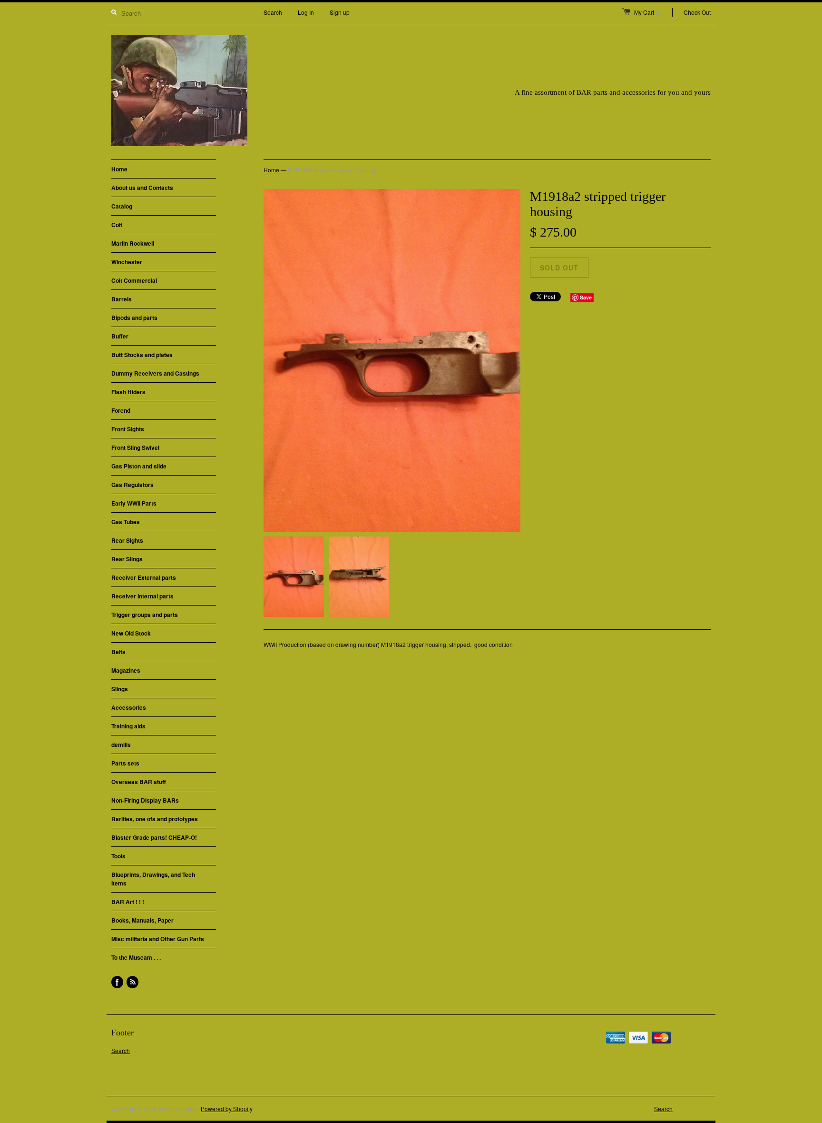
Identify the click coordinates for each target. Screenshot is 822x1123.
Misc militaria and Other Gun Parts (157, 938)
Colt (116, 224)
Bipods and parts (134, 317)
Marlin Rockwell (132, 243)
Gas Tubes (125, 521)
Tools (118, 856)
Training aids (128, 726)
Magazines (125, 670)
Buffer (119, 336)
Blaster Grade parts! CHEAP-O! (154, 837)
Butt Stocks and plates (142, 354)
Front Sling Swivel (135, 447)
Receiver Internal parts (142, 596)
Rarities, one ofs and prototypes (154, 819)
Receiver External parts (143, 577)
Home (119, 169)
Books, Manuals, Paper (142, 920)
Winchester (126, 262)
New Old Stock (131, 633)
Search (273, 12)
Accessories (128, 707)
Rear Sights (127, 540)
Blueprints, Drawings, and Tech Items (153, 878)
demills (121, 744)
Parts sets (125, 763)
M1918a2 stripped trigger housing (331, 170)
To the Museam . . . (136, 957)
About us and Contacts (142, 187)
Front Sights (127, 429)
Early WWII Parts (134, 503)
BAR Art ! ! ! (127, 901)
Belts (118, 651)
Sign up (340, 12)
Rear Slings (127, 559)
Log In (306, 12)
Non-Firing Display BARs (145, 800)
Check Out (697, 12)
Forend (120, 410)
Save (586, 297)
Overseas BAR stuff (138, 781)
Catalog (121, 206)
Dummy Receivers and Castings (155, 373)
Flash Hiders (128, 392)
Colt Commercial (134, 280)
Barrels (121, 299)
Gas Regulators (132, 484)
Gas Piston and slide (138, 466)
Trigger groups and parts (144, 614)
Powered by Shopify (226, 1108)
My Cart (648, 12)
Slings (119, 689)
